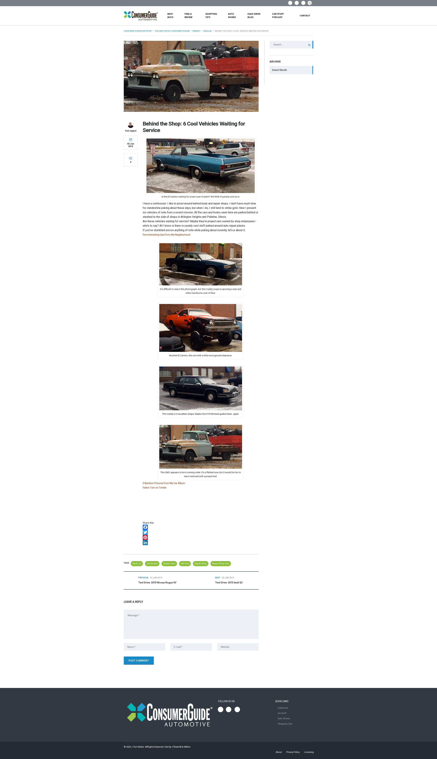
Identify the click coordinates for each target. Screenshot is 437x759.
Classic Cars (169, 563)
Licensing (309, 752)
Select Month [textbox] (279, 70)
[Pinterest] (201, 537)
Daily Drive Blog (254, 15)
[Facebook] (201, 527)
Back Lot (136, 563)
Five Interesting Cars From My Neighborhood (166, 234)
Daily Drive (283, 708)
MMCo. (187, 747)
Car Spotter (152, 563)
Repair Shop (201, 563)
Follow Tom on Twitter (155, 487)
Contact (305, 15)
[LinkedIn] (201, 542)
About (279, 752)
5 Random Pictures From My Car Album (164, 483)
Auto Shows (232, 15)
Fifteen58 (176, 747)
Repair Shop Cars (220, 563)
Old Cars (185, 563)
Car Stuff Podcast (278, 15)
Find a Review (188, 15)
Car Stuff (282, 713)
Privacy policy (293, 752)
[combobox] (291, 70)
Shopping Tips (211, 15)
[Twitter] (201, 532)
